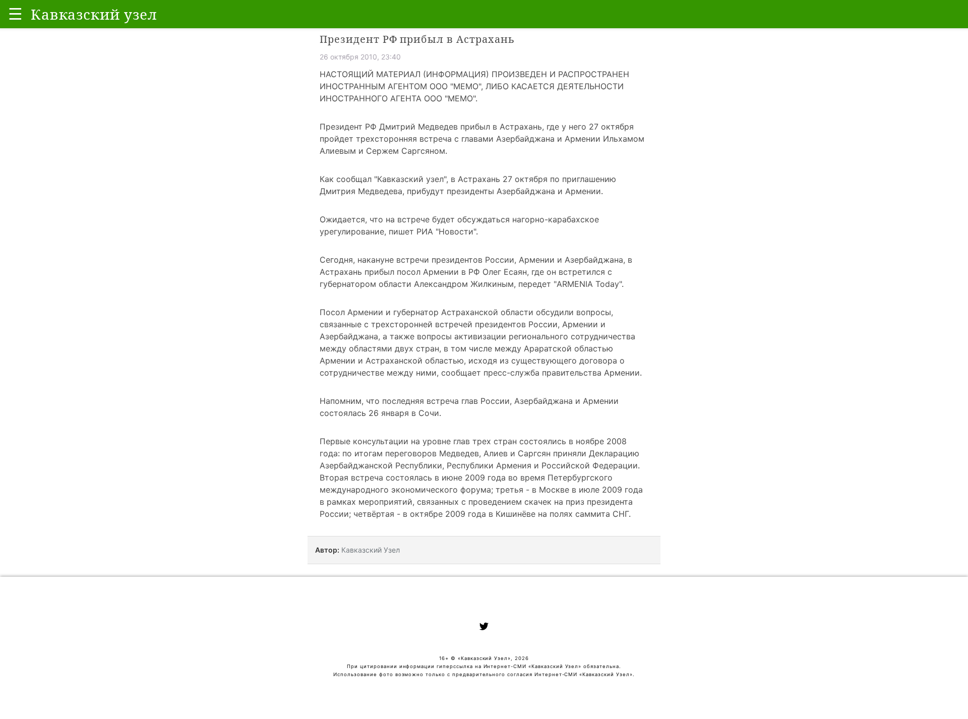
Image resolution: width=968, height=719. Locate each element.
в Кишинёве (512, 514)
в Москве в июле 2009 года (587, 490)
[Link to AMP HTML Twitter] (484, 627)
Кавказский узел (410, 179)
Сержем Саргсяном (405, 151)
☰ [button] (15, 14)
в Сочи (425, 413)
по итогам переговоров (389, 453)
